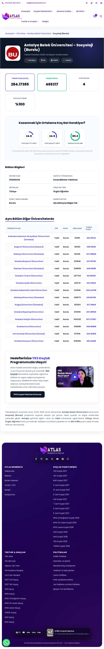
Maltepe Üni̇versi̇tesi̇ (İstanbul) (29, 254)
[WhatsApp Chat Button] (6, 642)
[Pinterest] (63, 459)
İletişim (8, 490)
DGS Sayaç (9, 622)
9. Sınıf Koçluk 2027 (61, 494)
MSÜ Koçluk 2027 (60, 480)
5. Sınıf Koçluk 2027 (61, 513)
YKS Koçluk (41, 358)
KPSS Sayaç (10, 594)
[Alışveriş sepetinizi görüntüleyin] (95, 16)
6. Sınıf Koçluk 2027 (61, 508)
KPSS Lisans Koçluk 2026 (63, 527)
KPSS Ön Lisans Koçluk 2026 (64, 523)
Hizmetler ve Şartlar (61, 561)
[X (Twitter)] (52, 459)
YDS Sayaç (9, 589)
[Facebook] (36, 459)
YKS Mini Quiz (10, 561)
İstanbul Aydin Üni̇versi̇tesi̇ (29, 283)
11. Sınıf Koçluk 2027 (61, 485)
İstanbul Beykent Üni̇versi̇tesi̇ (29, 261)
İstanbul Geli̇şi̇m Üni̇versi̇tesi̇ (29, 319)
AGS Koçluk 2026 (60, 532)
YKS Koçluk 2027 (60, 471)
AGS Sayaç (9, 617)
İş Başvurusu (10, 494)
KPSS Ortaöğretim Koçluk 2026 (66, 518)
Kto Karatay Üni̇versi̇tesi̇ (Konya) (29, 333)
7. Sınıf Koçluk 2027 (61, 504)
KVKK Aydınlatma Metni (63, 580)
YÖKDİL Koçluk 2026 (61, 546)
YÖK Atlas (20, 33)
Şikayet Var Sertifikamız (63, 589)
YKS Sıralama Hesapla (14, 570)
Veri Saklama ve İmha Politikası (66, 584)
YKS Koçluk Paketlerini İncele (27, 394)
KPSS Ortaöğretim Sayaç (15, 598)
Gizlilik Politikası (59, 556)
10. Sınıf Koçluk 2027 (61, 490)
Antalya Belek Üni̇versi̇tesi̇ (39, 33)
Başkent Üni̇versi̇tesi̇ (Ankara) (29, 247)
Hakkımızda (9, 471)
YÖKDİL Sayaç (10, 612)
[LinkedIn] (47, 459)
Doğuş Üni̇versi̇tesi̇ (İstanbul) (29, 304)
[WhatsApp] (68, 459)
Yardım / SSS (10, 485)
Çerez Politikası (59, 575)
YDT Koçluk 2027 (60, 476)
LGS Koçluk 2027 (60, 499)
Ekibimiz (8, 476)
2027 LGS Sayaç (11, 580)
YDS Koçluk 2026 (60, 541)
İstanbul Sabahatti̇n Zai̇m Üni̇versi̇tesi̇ (29, 290)
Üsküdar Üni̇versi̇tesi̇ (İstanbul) (29, 268)
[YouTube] (57, 459)
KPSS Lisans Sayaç (12, 608)
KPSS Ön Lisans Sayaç (14, 603)
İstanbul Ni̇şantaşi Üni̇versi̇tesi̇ (29, 312)
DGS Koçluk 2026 (60, 537)
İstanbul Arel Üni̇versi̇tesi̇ (29, 326)
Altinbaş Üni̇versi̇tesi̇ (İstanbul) (29, 297)
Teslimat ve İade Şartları (63, 570)
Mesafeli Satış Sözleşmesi (64, 566)
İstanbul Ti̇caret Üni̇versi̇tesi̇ (29, 275)
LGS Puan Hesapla (12, 575)
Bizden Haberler (11, 480)
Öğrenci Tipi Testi (12, 566)
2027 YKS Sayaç (11, 584)
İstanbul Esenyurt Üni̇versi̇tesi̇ (28, 341)
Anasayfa (9, 33)
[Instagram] (41, 459)
